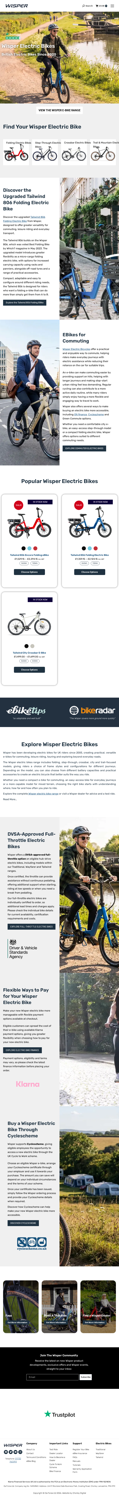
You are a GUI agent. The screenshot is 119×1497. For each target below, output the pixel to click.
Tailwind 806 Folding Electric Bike (90, 555)
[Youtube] (15, 1452)
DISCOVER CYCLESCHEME (23, 1223)
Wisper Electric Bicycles (76, 349)
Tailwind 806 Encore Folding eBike (29, 555)
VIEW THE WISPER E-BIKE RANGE (59, 110)
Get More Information (17, 1322)
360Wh (24, 563)
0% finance (80, 414)
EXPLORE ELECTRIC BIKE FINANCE (22, 1050)
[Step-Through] (45, 152)
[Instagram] (20, 1452)
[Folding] (16, 152)
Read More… (10, 799)
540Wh (35, 661)
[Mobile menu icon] (112, 6)
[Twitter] (11, 1452)
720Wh (35, 563)
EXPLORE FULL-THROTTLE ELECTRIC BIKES (31, 926)
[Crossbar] (74, 152)
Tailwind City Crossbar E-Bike (29, 652)
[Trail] (103, 152)
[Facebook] (6, 1452)
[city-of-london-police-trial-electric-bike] (92, 710)
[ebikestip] (26, 710)
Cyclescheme (96, 414)
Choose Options (29, 572)
